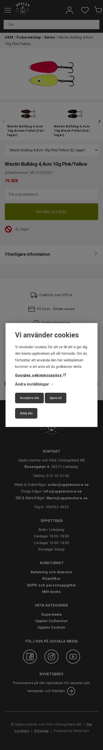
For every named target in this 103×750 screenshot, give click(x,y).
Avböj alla (26, 413)
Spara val (56, 398)
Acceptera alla (29, 398)
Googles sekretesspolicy (39, 375)
